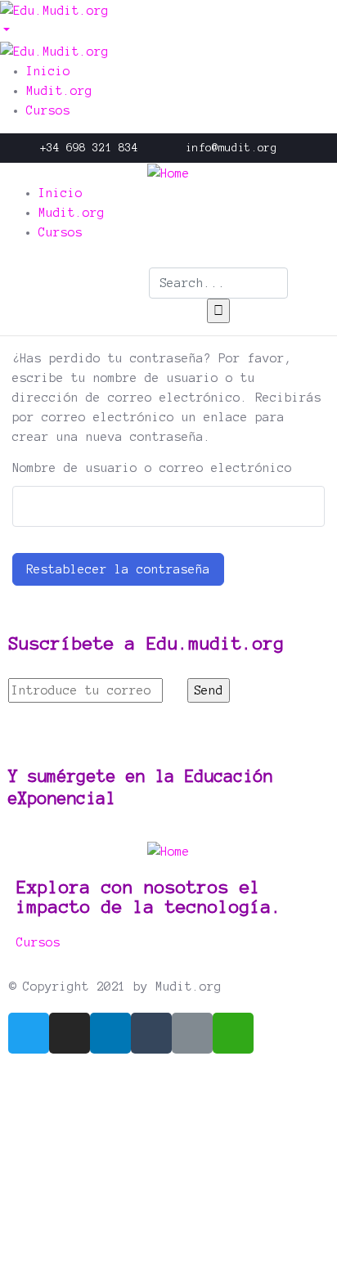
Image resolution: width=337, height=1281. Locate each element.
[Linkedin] (110, 1033)
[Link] (192, 1033)
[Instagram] (69, 1033)
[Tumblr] (151, 1033)
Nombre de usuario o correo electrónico (152, 467)
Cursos (38, 942)
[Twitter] (28, 1033)
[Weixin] (233, 1033)
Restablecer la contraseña (118, 569)
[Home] (168, 172)
